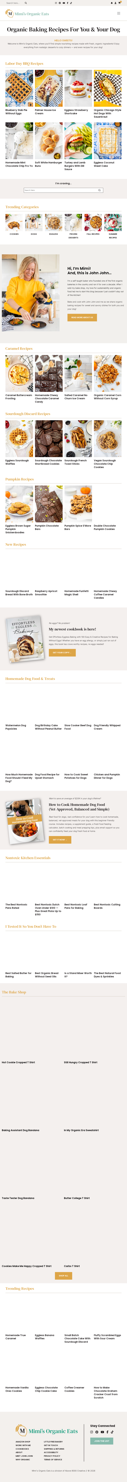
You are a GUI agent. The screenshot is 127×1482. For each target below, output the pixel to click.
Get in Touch (51, 1445)
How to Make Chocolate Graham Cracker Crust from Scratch (106, 1392)
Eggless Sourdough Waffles (17, 462)
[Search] (100, 190)
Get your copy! (61, 652)
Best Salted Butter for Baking (18, 975)
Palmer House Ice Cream (45, 112)
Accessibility (51, 1452)
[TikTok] (71, 3)
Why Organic (23, 1459)
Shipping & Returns (54, 1449)
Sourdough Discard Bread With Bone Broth (19, 593)
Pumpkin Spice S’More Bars (77, 527)
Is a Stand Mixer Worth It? (78, 975)
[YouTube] (64, 3)
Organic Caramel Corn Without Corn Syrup (107, 397)
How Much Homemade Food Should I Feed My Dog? (19, 778)
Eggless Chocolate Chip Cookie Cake (46, 1389)
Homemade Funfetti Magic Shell (76, 593)
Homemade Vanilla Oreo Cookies (17, 1389)
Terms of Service (53, 1459)
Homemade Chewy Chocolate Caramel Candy (47, 399)
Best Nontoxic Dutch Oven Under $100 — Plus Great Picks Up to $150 (48, 909)
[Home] (27, 13)
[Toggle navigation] (119, 13)
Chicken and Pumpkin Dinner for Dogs (107, 776)
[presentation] (19, 88)
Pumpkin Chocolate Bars (47, 527)
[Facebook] (67, 3)
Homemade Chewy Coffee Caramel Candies (105, 595)
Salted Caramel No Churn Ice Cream (75, 397)
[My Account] (115, 3)
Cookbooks (22, 1449)
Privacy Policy (52, 1456)
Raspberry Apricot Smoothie (46, 593)
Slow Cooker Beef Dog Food (77, 727)
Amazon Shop (23, 1441)
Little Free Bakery (53, 1441)
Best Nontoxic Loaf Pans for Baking (75, 906)
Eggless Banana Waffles (44, 1337)
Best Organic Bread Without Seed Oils (46, 975)
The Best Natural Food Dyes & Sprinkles (107, 975)
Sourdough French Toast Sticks (75, 462)
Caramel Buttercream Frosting (18, 397)
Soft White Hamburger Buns (48, 164)
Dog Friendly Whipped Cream (107, 727)
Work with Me (23, 1445)
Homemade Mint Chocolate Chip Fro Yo (19, 164)
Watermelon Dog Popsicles (15, 727)
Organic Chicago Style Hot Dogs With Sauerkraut (107, 113)
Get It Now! (59, 839)
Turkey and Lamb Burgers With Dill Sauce (74, 166)
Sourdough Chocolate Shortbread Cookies (48, 462)
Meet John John (24, 1456)
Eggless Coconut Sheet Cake (104, 164)
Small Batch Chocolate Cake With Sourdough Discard (77, 1339)
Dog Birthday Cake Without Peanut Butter (48, 727)
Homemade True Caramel (15, 1337)
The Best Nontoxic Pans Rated (16, 906)
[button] (112, 3)
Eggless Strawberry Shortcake (76, 112)
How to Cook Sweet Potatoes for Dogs (76, 776)
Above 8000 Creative (75, 1470)
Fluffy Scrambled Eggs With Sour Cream (107, 1337)
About (19, 1452)
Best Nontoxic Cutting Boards (107, 906)
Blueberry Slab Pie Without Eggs (16, 112)
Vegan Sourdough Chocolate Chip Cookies (105, 464)
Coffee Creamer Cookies (74, 1389)
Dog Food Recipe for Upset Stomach (47, 776)
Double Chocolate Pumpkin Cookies (105, 527)
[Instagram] (56, 3)
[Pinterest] (60, 3)
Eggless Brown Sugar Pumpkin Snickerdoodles (18, 529)
